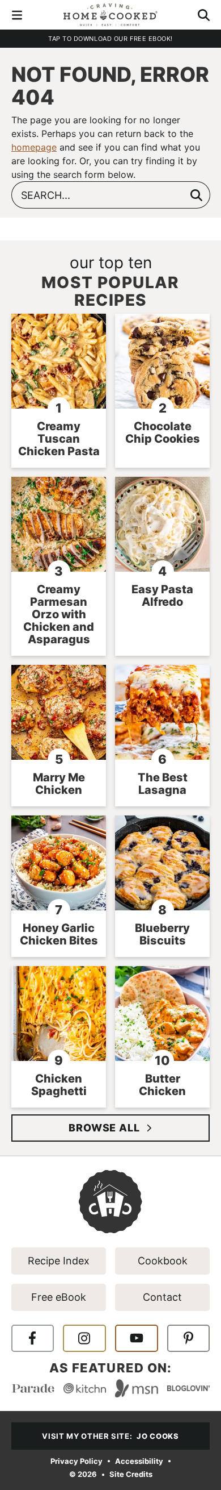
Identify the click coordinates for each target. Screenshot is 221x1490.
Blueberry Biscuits (162, 934)
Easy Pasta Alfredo (162, 595)
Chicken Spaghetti (59, 1085)
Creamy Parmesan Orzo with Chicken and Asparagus (58, 614)
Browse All (104, 1128)
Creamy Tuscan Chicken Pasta (59, 438)
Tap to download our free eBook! (110, 39)
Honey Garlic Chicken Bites (59, 934)
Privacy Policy (76, 1460)
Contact (162, 1297)
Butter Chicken (162, 1085)
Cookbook (163, 1261)
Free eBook (58, 1297)
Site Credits (130, 1474)
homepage (34, 147)
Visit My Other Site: (110, 1436)
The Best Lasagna (163, 784)
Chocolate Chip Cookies (162, 432)
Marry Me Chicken (59, 784)
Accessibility (139, 1460)
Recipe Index (59, 1261)
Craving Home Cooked (110, 14)
